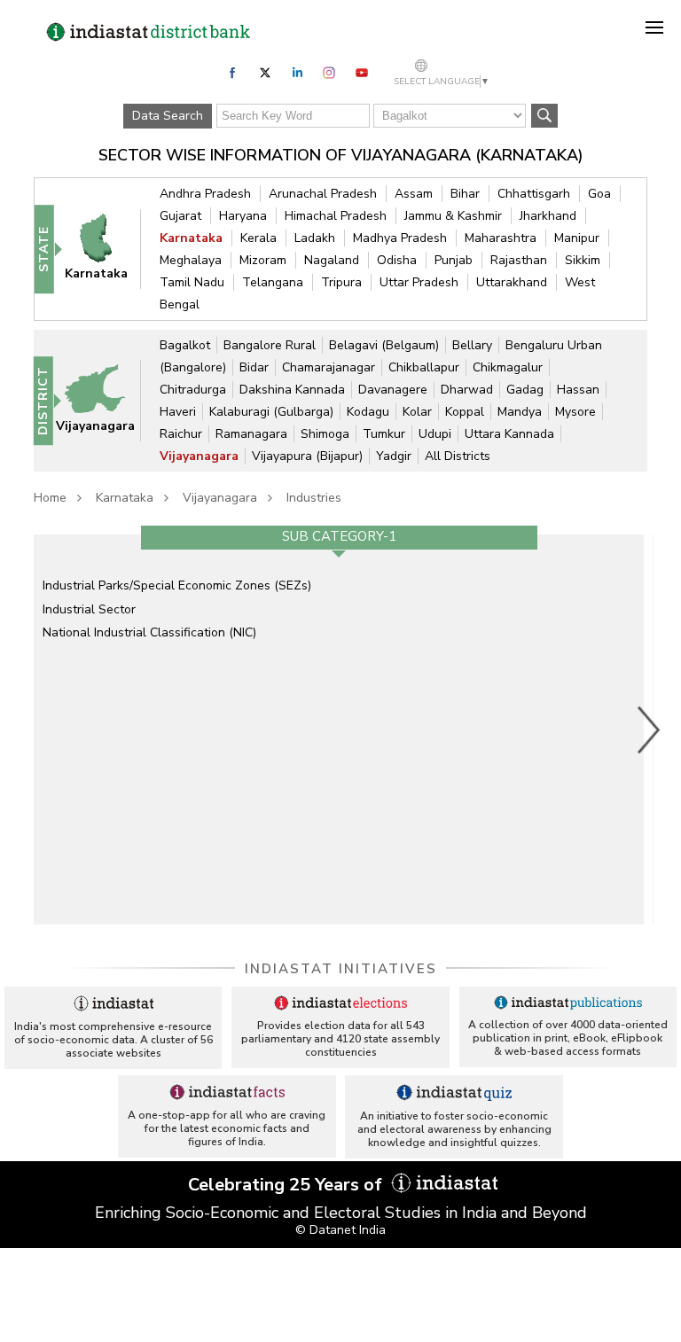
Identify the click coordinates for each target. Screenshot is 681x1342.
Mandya (519, 411)
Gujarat (180, 215)
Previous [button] (25, 729)
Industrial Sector (89, 609)
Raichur (181, 433)
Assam (414, 193)
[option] (339, 729)
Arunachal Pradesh (323, 193)
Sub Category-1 (339, 536)
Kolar (417, 411)
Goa (599, 193)
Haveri (178, 411)
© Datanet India (340, 1229)
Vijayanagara (199, 456)
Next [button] (649, 729)
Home (50, 497)
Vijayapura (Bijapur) (307, 456)
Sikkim (582, 260)
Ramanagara (251, 433)
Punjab (453, 260)
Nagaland (331, 260)
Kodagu (368, 411)
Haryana (243, 215)
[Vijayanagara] (103, 400)
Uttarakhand (511, 282)
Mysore (575, 411)
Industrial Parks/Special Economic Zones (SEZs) (177, 585)
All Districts (457, 456)
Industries (313, 497)
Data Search (167, 115)
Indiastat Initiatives (341, 969)
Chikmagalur (508, 367)
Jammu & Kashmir (453, 215)
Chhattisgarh (533, 193)
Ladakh (314, 238)
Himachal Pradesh (336, 215)
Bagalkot (185, 345)
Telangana (272, 282)
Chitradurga (193, 389)
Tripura (341, 282)
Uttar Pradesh (419, 282)
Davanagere (392, 389)
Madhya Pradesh (400, 238)
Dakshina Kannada (292, 389)
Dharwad (467, 389)
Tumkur (384, 433)
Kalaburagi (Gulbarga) (271, 411)
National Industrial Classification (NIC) (149, 632)
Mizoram (262, 260)
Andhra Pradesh (205, 193)
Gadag (525, 389)
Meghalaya (191, 260)
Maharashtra (500, 238)
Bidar (254, 367)
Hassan (578, 389)
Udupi (435, 433)
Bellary (472, 345)
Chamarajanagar (328, 367)
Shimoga (325, 433)
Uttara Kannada (509, 433)
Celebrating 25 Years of (287, 1185)
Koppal (464, 411)
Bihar (465, 193)
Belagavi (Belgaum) (384, 345)
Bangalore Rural (269, 345)
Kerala (258, 238)
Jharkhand (548, 215)
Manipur (576, 238)
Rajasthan (518, 260)
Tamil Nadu (192, 282)
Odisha (397, 260)
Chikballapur (423, 367)
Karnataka (191, 238)
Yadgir (393, 456)
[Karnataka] (104, 248)
